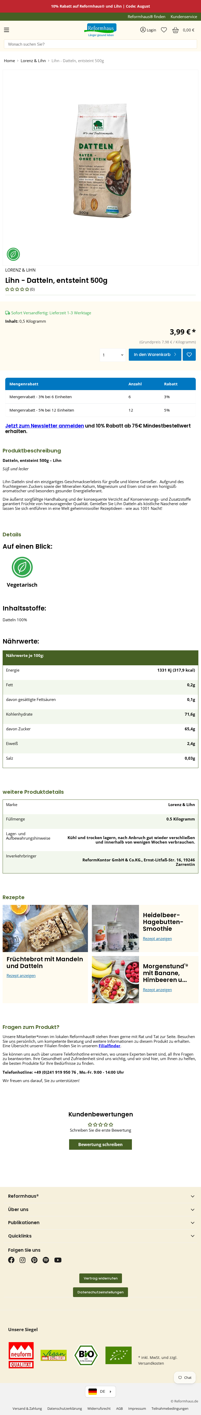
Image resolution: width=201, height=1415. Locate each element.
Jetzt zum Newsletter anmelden (44, 425)
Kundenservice (184, 16)
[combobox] (100, 44)
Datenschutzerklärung (64, 1408)
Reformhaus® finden (146, 16)
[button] (17, 289)
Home (9, 60)
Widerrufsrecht (99, 1408)
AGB (119, 1408)
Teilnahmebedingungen (170, 1408)
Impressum (137, 1408)
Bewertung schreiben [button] (100, 1144)
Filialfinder (109, 1045)
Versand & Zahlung (27, 1408)
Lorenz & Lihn (33, 60)
